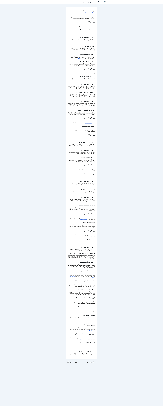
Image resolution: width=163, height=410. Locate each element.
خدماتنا (73, 2)
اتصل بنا (70, 2)
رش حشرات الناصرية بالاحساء (89, 123)
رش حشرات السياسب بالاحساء (78, 58)
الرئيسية (77, 2)
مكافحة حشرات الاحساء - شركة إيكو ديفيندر (93, 2)
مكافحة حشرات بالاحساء (91, 330)
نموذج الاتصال (59, 2)
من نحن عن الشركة (64, 2)
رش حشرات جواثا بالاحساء (73, 250)
